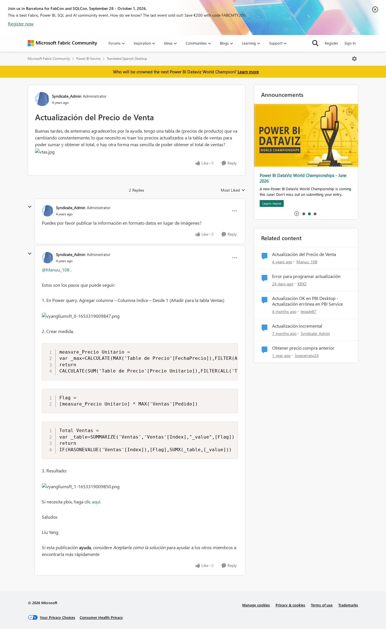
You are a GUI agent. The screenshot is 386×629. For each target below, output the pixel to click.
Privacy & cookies (290, 604)
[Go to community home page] (62, 43)
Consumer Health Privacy (101, 617)
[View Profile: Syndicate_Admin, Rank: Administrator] (42, 99)
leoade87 (308, 311)
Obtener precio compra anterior (303, 348)
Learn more (248, 71)
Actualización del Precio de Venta (304, 254)
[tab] (303, 213)
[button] (45, 151)
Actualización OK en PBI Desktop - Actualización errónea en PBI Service (307, 301)
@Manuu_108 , (56, 270)
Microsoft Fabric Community (49, 58)
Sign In (349, 43)
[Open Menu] (354, 59)
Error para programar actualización (306, 276)
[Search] (315, 43)
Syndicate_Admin (66, 96)
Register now (21, 24)
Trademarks (348, 604)
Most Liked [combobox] (233, 190)
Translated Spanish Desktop (127, 58)
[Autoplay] (296, 213)
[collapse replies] (29, 206)
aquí (96, 502)
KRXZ (302, 283)
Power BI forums (88, 58)
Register (331, 43)
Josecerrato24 (307, 355)
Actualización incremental (297, 326)
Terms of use (322, 604)
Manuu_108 (306, 261)
